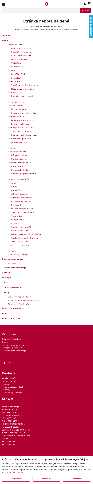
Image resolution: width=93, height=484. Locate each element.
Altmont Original (19, 194)
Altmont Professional (21, 197)
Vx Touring (16, 223)
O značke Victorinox (11, 287)
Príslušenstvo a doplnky (23, 96)
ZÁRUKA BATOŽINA (11, 318)
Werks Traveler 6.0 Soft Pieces (26, 234)
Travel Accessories (20, 241)
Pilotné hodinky (18, 159)
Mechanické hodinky (21, 162)
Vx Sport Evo (17, 219)
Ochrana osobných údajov (14, 267)
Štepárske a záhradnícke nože (26, 85)
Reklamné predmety (18, 254)
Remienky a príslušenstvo (23, 173)
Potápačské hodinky (21, 170)
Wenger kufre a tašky (21, 227)
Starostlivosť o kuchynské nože (23, 300)
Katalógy (6, 277)
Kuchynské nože (16, 102)
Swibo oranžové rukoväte (23, 113)
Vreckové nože (15, 44)
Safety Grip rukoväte (21, 131)
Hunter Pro (16, 81)
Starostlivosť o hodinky (19, 297)
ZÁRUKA (6, 313)
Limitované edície (19, 59)
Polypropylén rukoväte (22, 127)
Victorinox (7, 35)
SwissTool (16, 78)
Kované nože (17, 116)
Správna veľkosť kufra (19, 304)
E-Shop (5, 40)
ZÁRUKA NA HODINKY (13, 308)
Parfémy (12, 251)
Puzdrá (14, 92)
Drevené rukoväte (20, 124)
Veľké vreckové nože (21, 55)
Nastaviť (46, 478)
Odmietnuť (16, 478)
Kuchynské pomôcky (21, 138)
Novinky (6, 272)
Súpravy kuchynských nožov (25, 135)
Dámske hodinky (19, 155)
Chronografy (17, 166)
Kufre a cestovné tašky (19, 179)
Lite (13, 70)
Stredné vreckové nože (22, 52)
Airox (13, 183)
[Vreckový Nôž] (46, 5)
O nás (5, 282)
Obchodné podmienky (12, 259)
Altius (14, 186)
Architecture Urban (20, 201)
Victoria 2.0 (16, 216)
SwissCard (16, 63)
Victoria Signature (20, 245)
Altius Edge (16, 190)
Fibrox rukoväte (19, 109)
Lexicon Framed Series (22, 208)
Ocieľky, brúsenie (19, 142)
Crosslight (16, 205)
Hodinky (12, 148)
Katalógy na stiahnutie (13, 345)
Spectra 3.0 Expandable (22, 212)
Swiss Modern (18, 105)
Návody (5, 292)
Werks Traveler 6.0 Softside (24, 238)
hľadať (85, 10)
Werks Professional (20, 230)
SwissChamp (17, 66)
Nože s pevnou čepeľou (22, 89)
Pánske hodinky (18, 151)
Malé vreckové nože (21, 48)
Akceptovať (76, 478)
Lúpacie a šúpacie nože (22, 120)
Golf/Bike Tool (18, 74)
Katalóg (12, 263)
